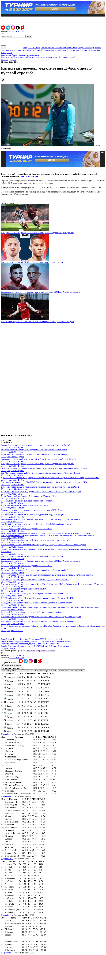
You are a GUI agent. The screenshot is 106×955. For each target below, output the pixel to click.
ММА (30, 48)
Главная (4, 59)
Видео (47, 639)
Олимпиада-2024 (46, 641)
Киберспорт (88, 48)
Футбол (36, 48)
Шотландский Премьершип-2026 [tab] (71, 671)
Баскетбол (24, 639)
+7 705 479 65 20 (17, 655)
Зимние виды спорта (18, 50)
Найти (28, 36)
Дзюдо (80, 48)
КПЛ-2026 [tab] (6, 671)
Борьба (44, 48)
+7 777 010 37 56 (16, 31)
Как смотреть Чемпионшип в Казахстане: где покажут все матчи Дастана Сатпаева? (38, 57)
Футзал (73, 48)
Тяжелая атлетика (62, 641)
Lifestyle (62, 50)
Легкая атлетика (25, 646)
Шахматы (65, 48)
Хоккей (57, 48)
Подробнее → (7, 734)
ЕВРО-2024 (40, 644)
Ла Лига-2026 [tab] (27, 671)
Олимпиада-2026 (51, 50)
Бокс (25, 48)
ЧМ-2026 (39, 50)
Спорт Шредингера (29, 176)
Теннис (50, 48)
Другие (31, 50)
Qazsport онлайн (8, 648)
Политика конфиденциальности (40, 651)
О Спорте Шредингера (90, 50)
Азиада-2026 (6, 52)
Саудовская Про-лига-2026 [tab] (45, 671)
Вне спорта (13, 646)
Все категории (73, 50)
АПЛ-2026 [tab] (16, 671)
